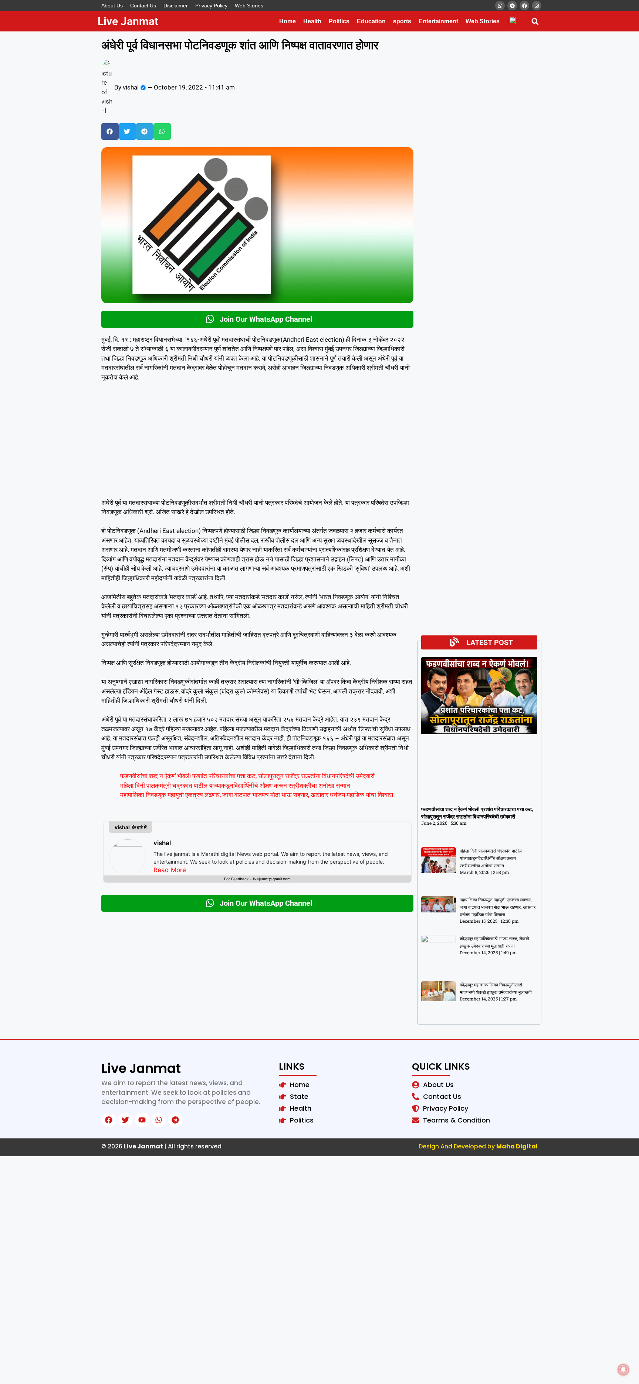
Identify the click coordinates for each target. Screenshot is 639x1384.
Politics (339, 21)
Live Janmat (128, 21)
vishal (162, 843)
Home (287, 21)
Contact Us (143, 6)
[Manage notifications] (623, 1369)
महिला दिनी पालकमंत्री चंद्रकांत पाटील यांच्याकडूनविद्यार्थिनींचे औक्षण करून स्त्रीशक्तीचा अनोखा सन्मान (235, 785)
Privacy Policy (211, 6)
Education (371, 21)
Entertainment (438, 21)
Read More (169, 870)
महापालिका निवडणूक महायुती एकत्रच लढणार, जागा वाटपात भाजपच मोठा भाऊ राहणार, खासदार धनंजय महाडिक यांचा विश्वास (256, 795)
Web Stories (249, 6)
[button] (534, 21)
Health (312, 21)
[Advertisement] (257, 443)
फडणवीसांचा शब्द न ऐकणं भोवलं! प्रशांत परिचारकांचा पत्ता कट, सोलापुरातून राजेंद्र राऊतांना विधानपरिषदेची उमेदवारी (247, 776)
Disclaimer (175, 6)
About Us (112, 6)
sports (402, 21)
